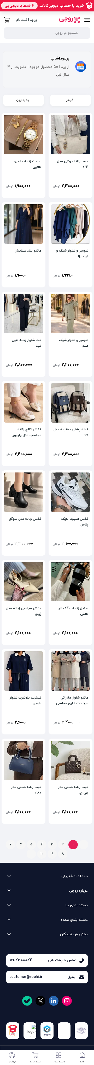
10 (41, 853)
